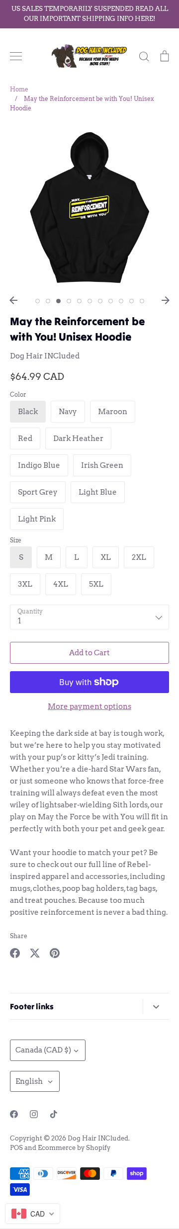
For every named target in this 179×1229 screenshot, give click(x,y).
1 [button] (37, 301)
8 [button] (110, 301)
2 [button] (48, 301)
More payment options (89, 706)
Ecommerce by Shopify (74, 1147)
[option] (89, 207)
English (29, 1081)
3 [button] (58, 301)
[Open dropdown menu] (156, 1006)
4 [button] (69, 301)
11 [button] (142, 301)
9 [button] (121, 301)
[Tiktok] (54, 1114)
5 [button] (79, 301)
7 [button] (100, 301)
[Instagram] (34, 1114)
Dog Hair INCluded (45, 355)
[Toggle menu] (16, 56)
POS (16, 1147)
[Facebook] (14, 1114)
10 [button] (131, 301)
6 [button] (90, 301)
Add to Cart (89, 652)
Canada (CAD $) (43, 1050)
